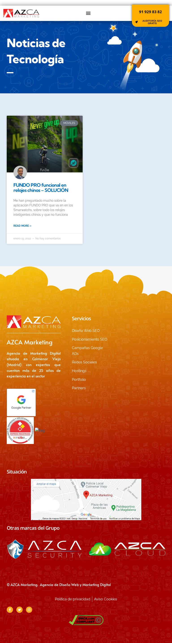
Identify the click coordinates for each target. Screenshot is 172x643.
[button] (88, 13)
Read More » (22, 225)
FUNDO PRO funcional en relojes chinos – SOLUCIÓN (40, 187)
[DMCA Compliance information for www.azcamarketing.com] (86, 620)
